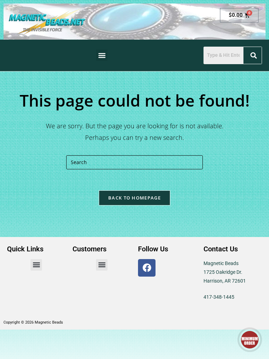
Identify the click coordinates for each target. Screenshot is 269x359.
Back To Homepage (134, 198)
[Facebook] (147, 268)
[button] (102, 55)
